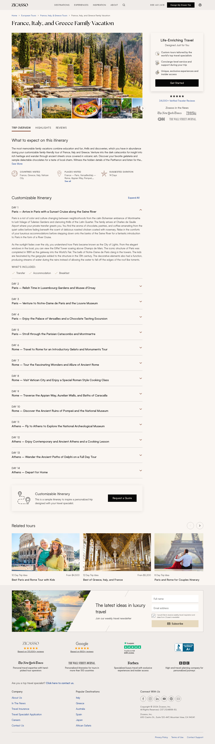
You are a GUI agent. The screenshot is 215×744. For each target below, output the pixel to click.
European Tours (28, 15)
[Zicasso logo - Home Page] (20, 5)
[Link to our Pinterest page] (171, 699)
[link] (46, 559)
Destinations (61, 5)
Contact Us (18, 725)
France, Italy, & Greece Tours (53, 15)
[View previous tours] (190, 525)
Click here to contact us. (60, 683)
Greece (80, 703)
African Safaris (83, 725)
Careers (16, 719)
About (114, 5)
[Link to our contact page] (178, 699)
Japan (79, 719)
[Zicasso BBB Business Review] (184, 647)
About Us (17, 697)
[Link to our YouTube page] (164, 699)
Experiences (81, 5)
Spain (79, 714)
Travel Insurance (20, 708)
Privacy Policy (161, 737)
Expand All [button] (134, 197)
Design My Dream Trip (181, 5)
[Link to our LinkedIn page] (157, 699)
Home (14, 15)
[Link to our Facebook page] (143, 699)
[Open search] (124, 5)
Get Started (177, 82)
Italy (78, 697)
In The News (19, 703)
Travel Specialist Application (27, 714)
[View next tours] (199, 525)
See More (17, 163)
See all (68, 181)
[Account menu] (200, 5)
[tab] (21, 127)
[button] (26, 108)
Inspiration (99, 5)
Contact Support (195, 737)
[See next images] (142, 108)
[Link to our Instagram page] (150, 699)
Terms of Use (177, 737)
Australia (80, 708)
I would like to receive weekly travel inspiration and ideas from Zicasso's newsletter (176, 616)
